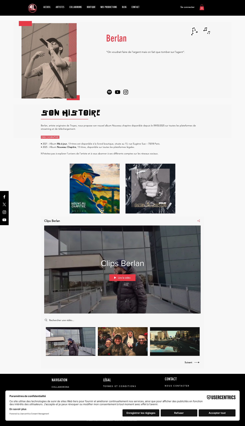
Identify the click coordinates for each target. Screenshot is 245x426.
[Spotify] (109, 92)
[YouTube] (4, 220)
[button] (202, 7)
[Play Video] (70, 341)
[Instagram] (4, 212)
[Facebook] (4, 196)
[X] (4, 204)
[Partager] (197, 221)
